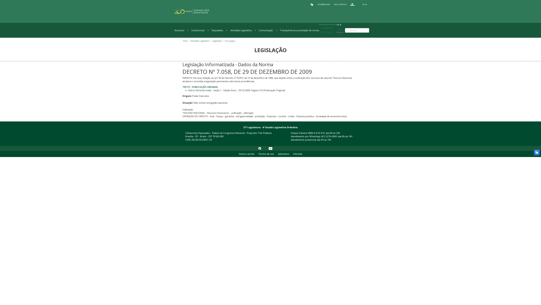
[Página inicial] (191, 11)
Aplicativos (283, 153)
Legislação (217, 41)
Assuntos (179, 30)
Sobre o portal (246, 153)
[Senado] (357, 4)
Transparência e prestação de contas (299, 30)
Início (185, 41)
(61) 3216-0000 (329, 136)
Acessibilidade (324, 4)
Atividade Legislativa (241, 30)
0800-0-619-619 (316, 133)
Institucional (197, 30)
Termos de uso (266, 153)
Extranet (297, 153)
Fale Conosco (340, 4)
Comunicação (266, 30)
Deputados (217, 30)
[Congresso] (352, 4)
